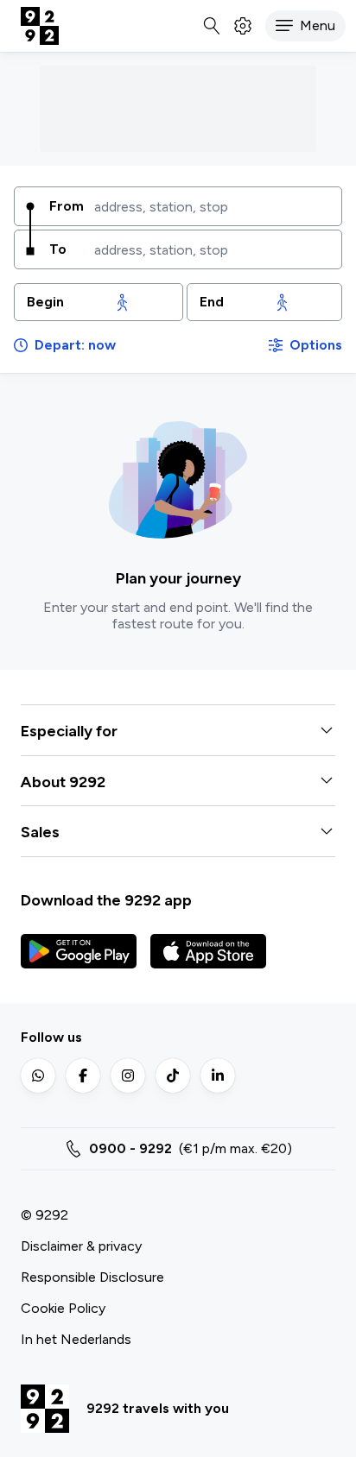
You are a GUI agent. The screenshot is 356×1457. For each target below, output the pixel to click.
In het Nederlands (76, 1339)
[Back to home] (40, 26)
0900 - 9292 (130, 1148)
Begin (45, 301)
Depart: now (75, 345)
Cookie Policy (63, 1308)
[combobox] (211, 206)
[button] (305, 25)
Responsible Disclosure (92, 1277)
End (212, 301)
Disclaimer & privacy (81, 1246)
